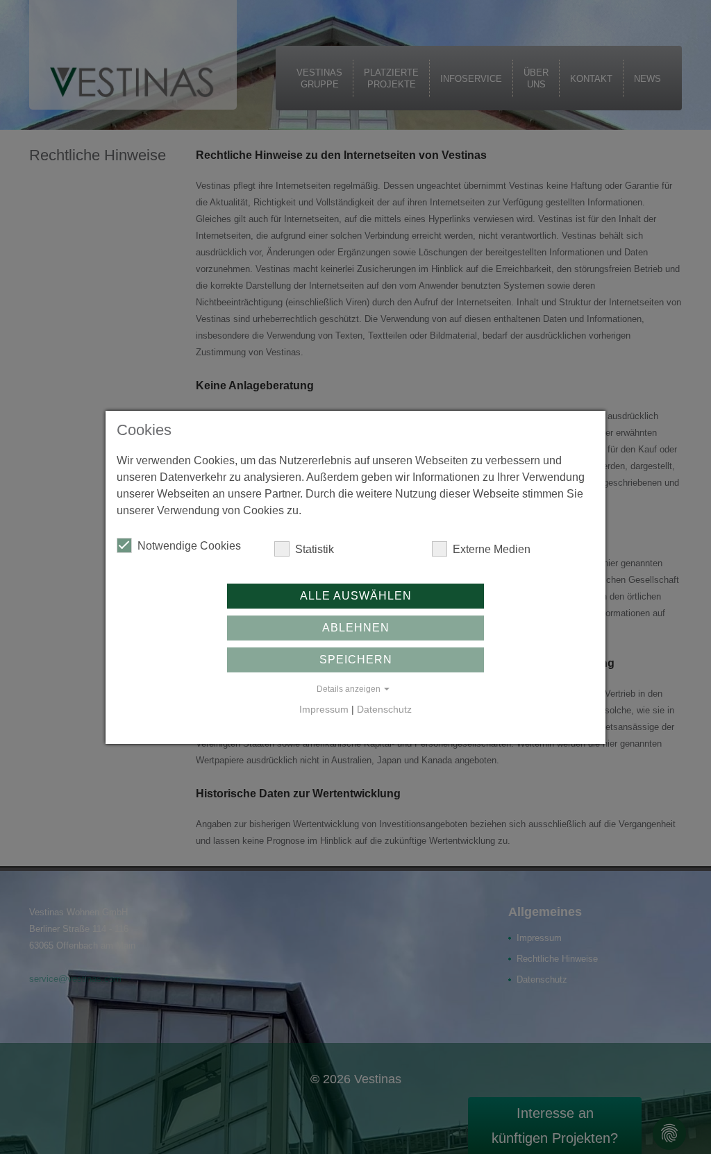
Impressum (324, 709)
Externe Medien (491, 549)
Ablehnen (356, 628)
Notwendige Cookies (189, 546)
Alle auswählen (356, 596)
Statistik (314, 549)
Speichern (355, 659)
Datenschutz (384, 709)
